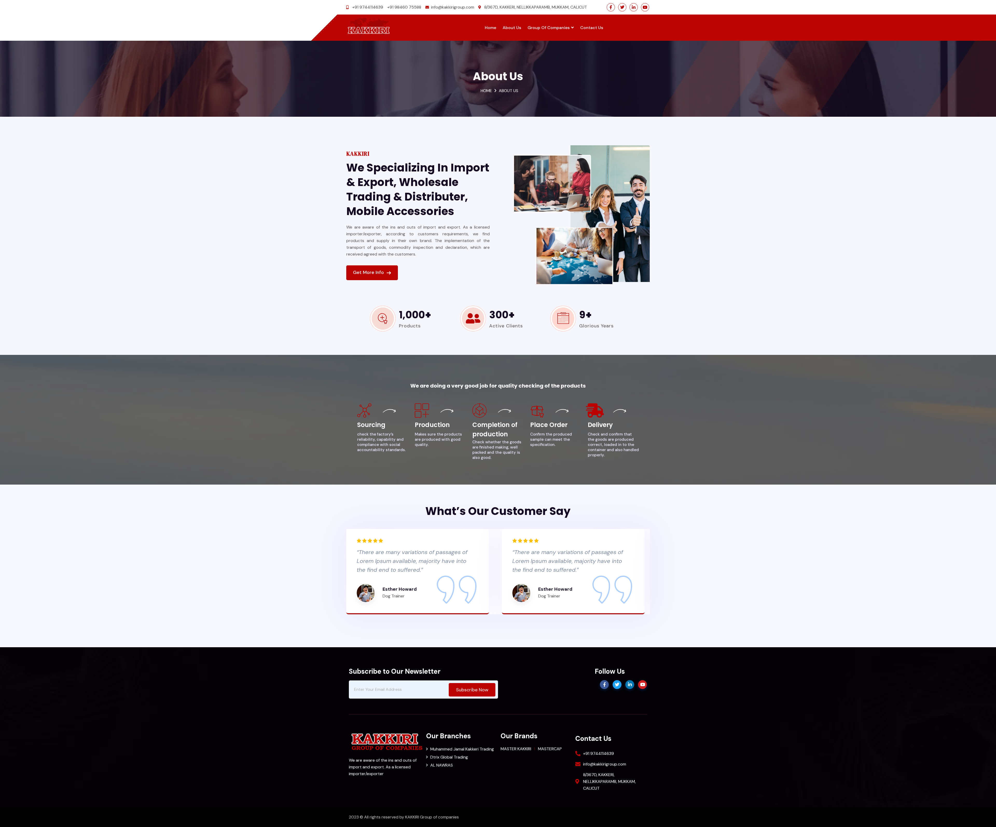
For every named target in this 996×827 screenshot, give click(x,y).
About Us (512, 27)
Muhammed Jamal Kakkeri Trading (462, 749)
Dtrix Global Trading (449, 757)
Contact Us (591, 27)
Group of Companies (549, 27)
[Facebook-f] (611, 7)
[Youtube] (645, 7)
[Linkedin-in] (634, 7)
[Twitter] (622, 7)
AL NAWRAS (441, 765)
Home (490, 27)
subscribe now (472, 690)
